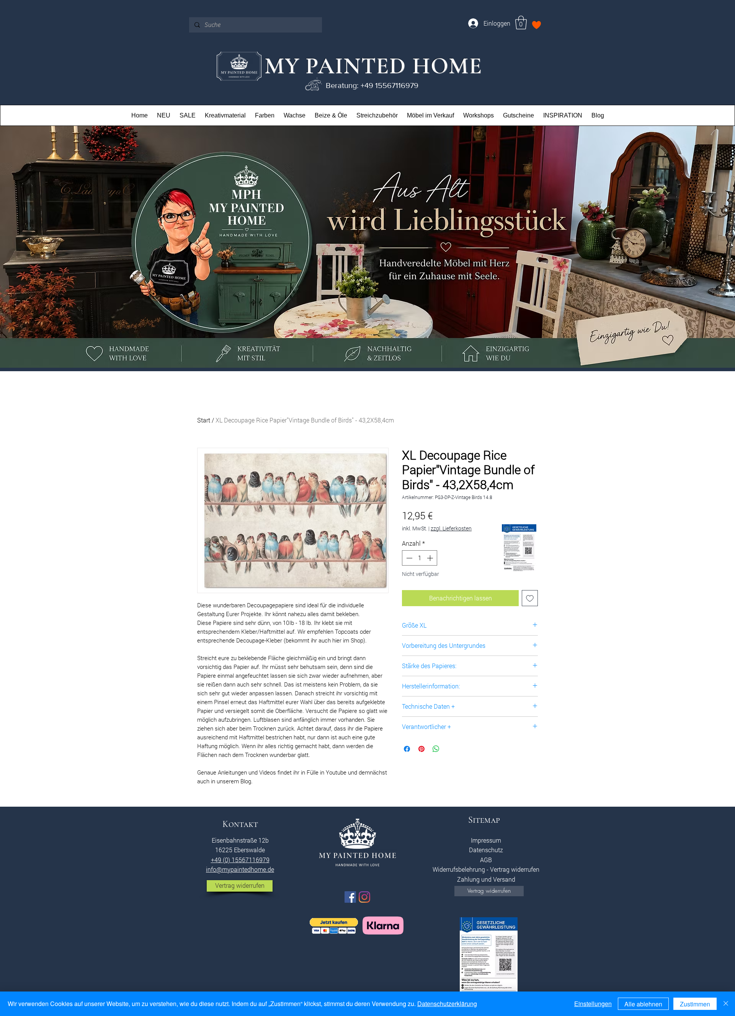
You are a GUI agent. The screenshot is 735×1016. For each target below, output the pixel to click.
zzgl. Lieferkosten (451, 528)
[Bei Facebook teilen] (407, 748)
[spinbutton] (419, 558)
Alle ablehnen (643, 1004)
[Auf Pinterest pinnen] (421, 748)
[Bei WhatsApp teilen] (436, 748)
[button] (521, 22)
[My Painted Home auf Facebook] (350, 897)
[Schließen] (725, 1004)
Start (203, 420)
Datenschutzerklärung (447, 1003)
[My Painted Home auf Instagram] (364, 897)
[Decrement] (408, 558)
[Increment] (430, 558)
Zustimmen (695, 1004)
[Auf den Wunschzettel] (530, 598)
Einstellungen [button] (593, 1003)
